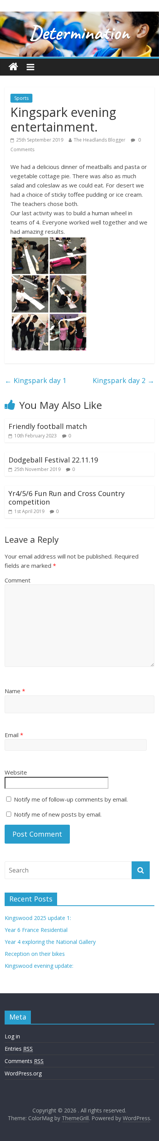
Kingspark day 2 (123, 380)
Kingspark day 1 (35, 380)
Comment (17, 580)
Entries (19, 1048)
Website (16, 772)
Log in (12, 1036)
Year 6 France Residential (36, 929)
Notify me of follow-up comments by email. (71, 799)
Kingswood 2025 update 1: (38, 918)
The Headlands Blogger (99, 140)
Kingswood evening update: (39, 965)
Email (14, 735)
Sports (21, 98)
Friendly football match (47, 426)
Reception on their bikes (35, 953)
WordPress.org (23, 1073)
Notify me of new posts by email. (57, 814)
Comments (24, 1061)
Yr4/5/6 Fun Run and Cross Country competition (66, 497)
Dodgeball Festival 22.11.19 (53, 459)
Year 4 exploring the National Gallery (50, 941)
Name (15, 691)
